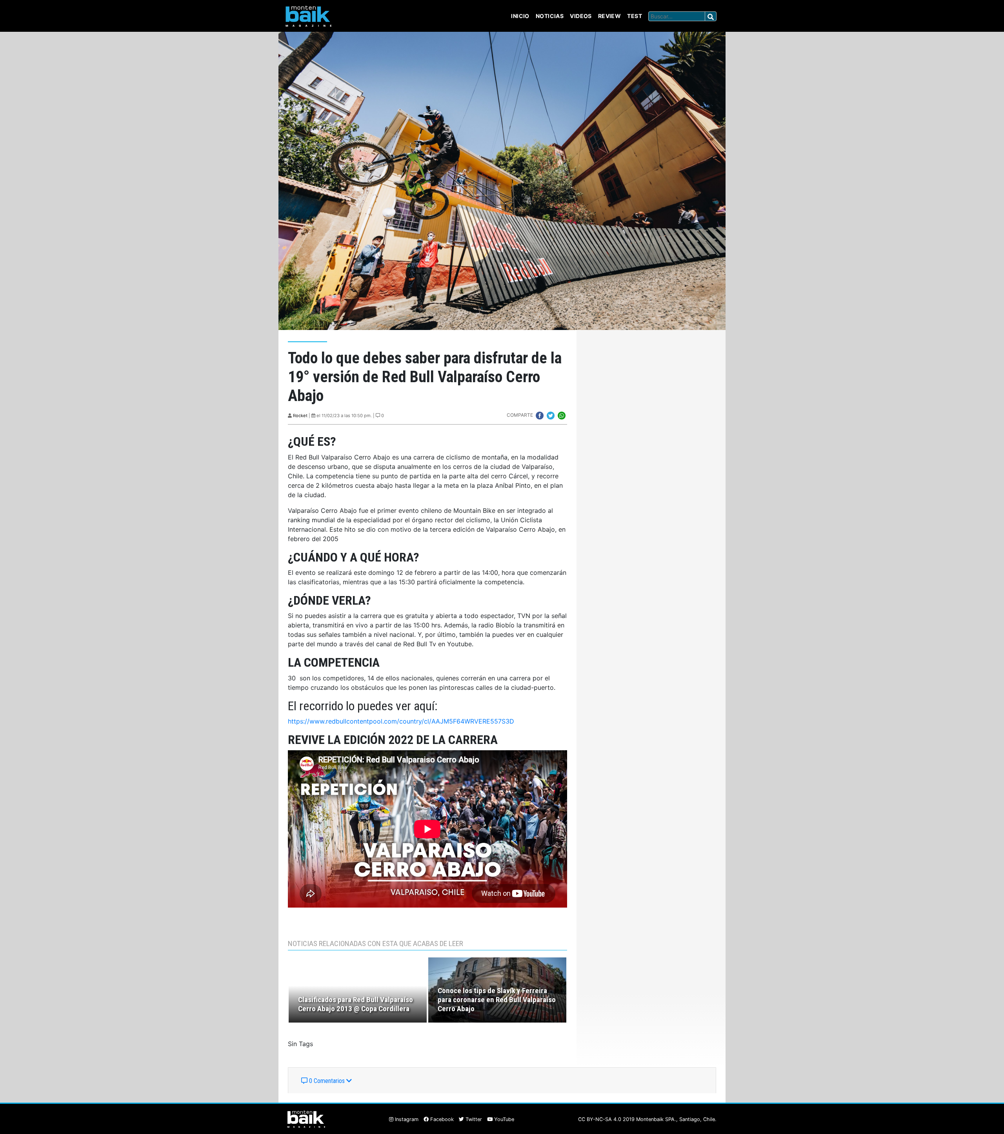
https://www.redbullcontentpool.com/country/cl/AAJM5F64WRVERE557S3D (401, 721)
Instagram (405, 1119)
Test (634, 16)
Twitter (473, 1119)
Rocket (300, 415)
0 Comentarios (326, 1081)
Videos (581, 16)
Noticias (550, 16)
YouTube (503, 1119)
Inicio (520, 16)
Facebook (441, 1119)
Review (609, 16)
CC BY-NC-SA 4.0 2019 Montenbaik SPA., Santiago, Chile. (647, 1119)
